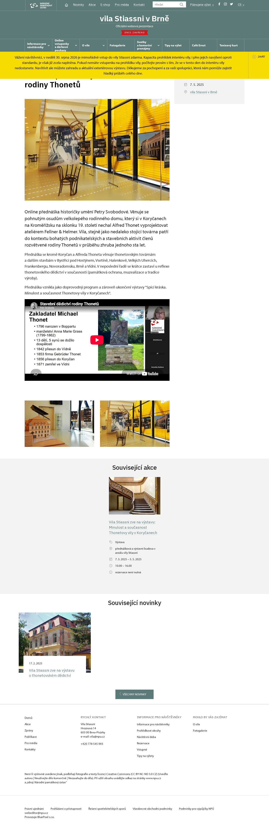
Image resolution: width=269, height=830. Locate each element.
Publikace (31, 737)
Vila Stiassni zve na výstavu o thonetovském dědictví (51, 673)
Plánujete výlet (201, 5)
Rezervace (143, 743)
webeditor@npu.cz (36, 813)
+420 (84, 744)
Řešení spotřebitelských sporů (107, 808)
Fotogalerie (200, 730)
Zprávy (29, 730)
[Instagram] (225, 5)
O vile (196, 724)
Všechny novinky (134, 694)
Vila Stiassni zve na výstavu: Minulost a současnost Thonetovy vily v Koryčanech (133, 527)
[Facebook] (219, 5)
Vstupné (142, 749)
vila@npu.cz (97, 736)
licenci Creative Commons (113, 774)
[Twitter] (231, 5)
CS (240, 5)
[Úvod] (66, 5)
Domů (28, 718)
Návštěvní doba (146, 737)
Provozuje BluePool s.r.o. (39, 817)
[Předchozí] (31, 424)
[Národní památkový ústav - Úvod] (41, 5)
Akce (92, 5)
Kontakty (30, 749)
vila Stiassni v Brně (134, 18)
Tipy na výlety (145, 756)
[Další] (163, 424)
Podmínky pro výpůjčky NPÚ (196, 808)
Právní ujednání (34, 808)
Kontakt (139, 5)
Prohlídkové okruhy (149, 730)
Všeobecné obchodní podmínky (153, 808)
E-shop (105, 5)
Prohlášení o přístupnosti (66, 808)
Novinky (78, 5)
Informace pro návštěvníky (153, 724)
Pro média (122, 5)
